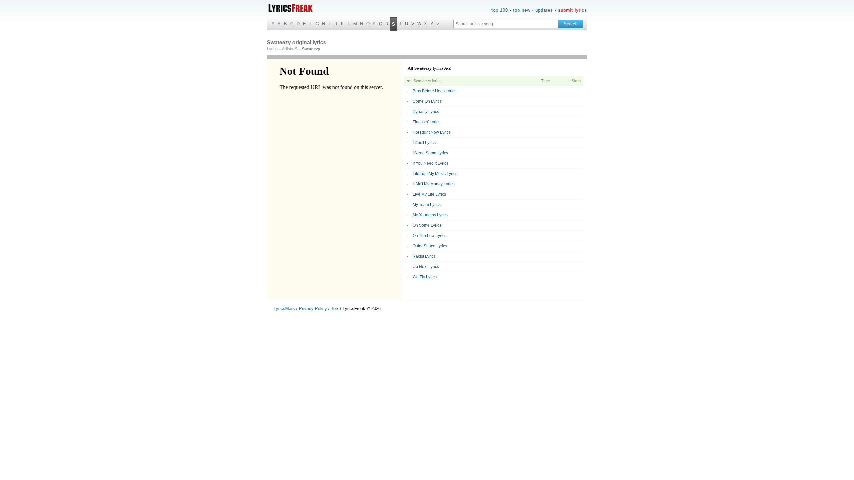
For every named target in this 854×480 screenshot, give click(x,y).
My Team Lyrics (427, 204)
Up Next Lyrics (426, 266)
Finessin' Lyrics (426, 122)
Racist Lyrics (424, 256)
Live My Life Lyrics (429, 194)
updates (544, 10)
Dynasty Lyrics (426, 111)
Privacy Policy (313, 308)
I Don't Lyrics (424, 142)
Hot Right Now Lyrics (432, 132)
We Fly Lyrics (425, 277)
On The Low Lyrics (429, 235)
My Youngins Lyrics (430, 215)
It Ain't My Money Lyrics (433, 184)
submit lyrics (572, 10)
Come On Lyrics (427, 101)
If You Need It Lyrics (430, 163)
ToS (335, 308)
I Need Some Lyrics (430, 153)
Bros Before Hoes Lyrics (434, 91)
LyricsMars (284, 308)
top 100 (499, 10)
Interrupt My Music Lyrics (435, 173)
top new (521, 10)
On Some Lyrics (427, 225)
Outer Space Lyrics (430, 246)
